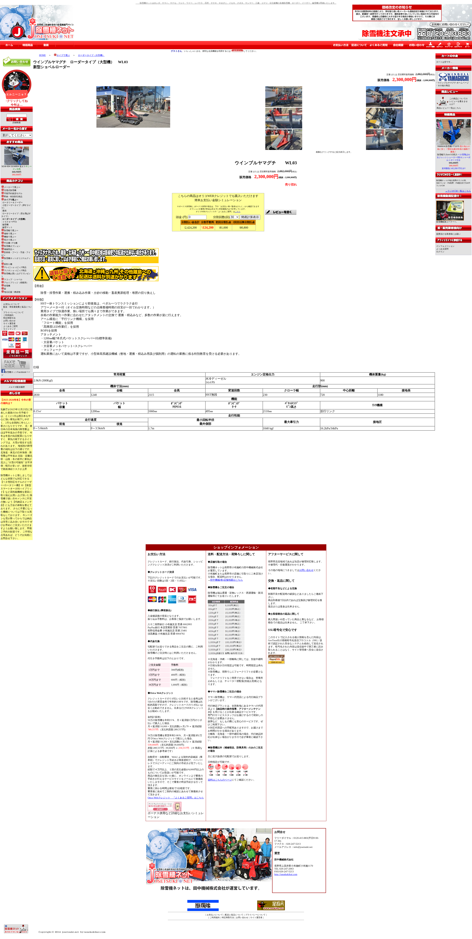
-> (11, 200)
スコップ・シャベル (13, 279)
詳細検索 (17, 122)
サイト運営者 (9, 323)
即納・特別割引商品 (13, 196)
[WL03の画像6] (283, 148)
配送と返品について (234, 915)
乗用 (4, 211)
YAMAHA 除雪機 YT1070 (453, 149)
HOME (42, 55)
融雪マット (7, 227)
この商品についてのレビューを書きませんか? (458, 101)
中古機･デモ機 (10, 243)
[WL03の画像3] (384, 106)
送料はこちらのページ (220, 780)
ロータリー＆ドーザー (12, 202)
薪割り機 (8, 264)
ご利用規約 (8, 315)
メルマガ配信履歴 (16, 387)
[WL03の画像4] (283, 127)
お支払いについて (11, 304)
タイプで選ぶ (63, 55)
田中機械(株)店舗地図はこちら (226, 580)
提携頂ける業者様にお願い (448, 234)
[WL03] (133, 126)
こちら (237, 212)
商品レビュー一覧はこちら (449, 108)
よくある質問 (442, 249)
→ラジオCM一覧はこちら (458, 191)
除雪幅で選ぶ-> (11, 230)
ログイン (440, 251)
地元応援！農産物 (12, 292)
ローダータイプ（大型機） (91, 55)
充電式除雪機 (10, 190)
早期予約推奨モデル (13, 193)
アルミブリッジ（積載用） (16, 282)
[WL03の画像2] (283, 106)
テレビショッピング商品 (15, 267)
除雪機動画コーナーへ (446, 222)
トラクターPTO (9, 222)
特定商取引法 (9, 318)
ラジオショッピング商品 (15, 270)
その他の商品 (444, 85)
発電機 (7, 286)
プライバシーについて (13, 312)
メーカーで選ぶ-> (12, 187)
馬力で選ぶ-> (10, 240)
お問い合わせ (9, 321)
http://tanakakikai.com (285, 874)
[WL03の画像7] (384, 148)
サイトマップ (9, 329)
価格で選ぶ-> (10, 233)
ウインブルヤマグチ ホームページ (453, 83)
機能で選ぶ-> (10, 237)
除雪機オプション (12, 246)
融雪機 (5, 224)
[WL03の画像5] (384, 127)
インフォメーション (445, 246)
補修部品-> (9, 249)
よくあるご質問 (10, 326)
